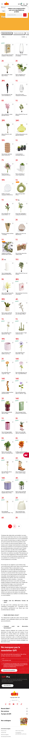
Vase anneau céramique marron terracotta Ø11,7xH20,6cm (7, 155)
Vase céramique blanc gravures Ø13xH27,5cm (7, 274)
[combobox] (4, 37)
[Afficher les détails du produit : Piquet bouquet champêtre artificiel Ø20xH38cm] (7, 167)
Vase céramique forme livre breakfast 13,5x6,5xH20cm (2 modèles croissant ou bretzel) (7, 55)
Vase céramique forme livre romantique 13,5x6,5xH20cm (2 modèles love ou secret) (21, 294)
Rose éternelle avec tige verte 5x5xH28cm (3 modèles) (7, 95)
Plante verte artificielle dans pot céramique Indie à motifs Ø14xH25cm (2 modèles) (7, 453)
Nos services (5, 711)
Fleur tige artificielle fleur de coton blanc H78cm (21, 313)
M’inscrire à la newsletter (9, 670)
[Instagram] (9, 704)
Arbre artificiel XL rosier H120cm (7, 135)
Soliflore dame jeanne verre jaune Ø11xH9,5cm (21, 135)
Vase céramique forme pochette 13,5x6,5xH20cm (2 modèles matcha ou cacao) (21, 413)
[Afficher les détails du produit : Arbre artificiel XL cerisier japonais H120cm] (7, 108)
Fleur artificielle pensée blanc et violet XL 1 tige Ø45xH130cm (21, 393)
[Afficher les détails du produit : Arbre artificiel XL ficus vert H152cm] (21, 267)
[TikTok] (21, 704)
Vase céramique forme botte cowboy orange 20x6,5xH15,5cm (20, 472)
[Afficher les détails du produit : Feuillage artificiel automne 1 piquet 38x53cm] (21, 446)
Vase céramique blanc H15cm (20, 194)
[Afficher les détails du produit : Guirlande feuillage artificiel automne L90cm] (7, 386)
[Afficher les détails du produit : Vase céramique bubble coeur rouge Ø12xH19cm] (7, 426)
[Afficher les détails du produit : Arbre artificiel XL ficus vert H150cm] (21, 108)
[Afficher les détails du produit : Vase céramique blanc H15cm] (21, 187)
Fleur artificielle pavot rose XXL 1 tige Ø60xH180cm (21, 373)
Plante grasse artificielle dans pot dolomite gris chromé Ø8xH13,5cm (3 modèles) (21, 492)
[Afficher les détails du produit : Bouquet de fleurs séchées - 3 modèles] (7, 227)
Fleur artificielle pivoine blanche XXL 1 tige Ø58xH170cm (6, 333)
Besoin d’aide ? (5, 708)
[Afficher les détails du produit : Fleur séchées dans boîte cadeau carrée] (21, 247)
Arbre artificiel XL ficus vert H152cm (21, 274)
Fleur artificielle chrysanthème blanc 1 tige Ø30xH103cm (7, 512)
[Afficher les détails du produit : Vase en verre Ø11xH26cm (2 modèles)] (21, 48)
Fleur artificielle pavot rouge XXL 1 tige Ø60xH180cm (6, 373)
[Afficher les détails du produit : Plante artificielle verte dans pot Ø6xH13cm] (21, 68)
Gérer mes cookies (20, 730)
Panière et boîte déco (19, 33)
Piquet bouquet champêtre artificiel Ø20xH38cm (6, 174)
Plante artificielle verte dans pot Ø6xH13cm (20, 75)
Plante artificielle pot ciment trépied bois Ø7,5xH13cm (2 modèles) (21, 174)
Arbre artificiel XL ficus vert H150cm (21, 115)
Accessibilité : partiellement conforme (21, 733)
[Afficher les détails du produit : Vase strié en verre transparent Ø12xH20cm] (21, 88)
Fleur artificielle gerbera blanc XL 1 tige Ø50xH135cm (7, 472)
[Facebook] (5, 704)
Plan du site (3, 730)
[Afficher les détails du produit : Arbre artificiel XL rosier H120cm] (7, 128)
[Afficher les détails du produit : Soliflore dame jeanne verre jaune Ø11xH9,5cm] (21, 128)
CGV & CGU (3, 732)
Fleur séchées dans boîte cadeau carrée (21, 254)
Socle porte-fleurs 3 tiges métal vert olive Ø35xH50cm (21, 333)
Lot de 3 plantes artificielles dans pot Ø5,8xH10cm (20, 155)
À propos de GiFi (6, 714)
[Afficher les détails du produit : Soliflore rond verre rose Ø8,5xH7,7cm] (21, 227)
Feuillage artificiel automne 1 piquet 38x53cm (21, 453)
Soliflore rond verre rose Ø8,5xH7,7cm (21, 234)
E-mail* (3, 658)
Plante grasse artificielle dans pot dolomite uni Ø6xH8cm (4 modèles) (7, 313)
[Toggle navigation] (2, 4)
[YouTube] (13, 704)
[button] (21, 4)
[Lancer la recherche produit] (1, 7)
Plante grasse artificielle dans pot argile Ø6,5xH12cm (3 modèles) (7, 413)
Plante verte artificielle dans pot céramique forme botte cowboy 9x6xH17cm (21, 433)
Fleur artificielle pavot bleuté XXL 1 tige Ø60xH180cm (20, 353)
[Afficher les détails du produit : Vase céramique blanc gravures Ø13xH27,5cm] (7, 267)
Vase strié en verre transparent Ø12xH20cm (21, 95)
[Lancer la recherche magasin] (25, 15)
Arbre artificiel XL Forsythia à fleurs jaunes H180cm (7, 294)
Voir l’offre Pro (7, 685)
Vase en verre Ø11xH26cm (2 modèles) (21, 55)
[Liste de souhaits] (13, 45)
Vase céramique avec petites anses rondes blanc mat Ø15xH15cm (20, 512)
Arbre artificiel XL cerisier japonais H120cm (7, 115)
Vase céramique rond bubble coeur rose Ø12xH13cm (6, 353)
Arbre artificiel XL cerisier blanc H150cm (7, 75)
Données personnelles (6, 736)
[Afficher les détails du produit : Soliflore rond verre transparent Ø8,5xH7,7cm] (7, 187)
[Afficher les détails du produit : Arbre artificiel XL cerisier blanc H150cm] (7, 68)
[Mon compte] (23, 4)
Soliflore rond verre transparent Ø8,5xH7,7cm (7, 194)
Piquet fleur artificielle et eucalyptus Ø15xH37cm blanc (21, 214)
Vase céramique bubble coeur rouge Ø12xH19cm (7, 433)
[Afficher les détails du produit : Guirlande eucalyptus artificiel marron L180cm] (7, 247)
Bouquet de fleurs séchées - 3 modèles (7, 234)
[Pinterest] (17, 704)
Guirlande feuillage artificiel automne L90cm (7, 393)
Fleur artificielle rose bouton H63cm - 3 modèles (6, 214)
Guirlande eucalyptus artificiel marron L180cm (7, 254)
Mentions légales (4, 734)
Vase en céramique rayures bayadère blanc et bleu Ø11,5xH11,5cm (7, 492)
